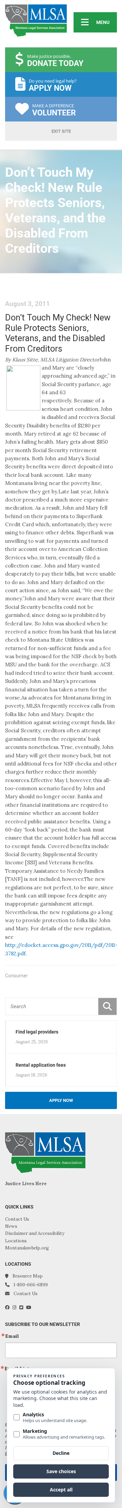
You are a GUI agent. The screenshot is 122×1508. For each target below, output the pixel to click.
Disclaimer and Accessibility (34, 1233)
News (11, 1226)
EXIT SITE (61, 131)
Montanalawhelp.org (27, 1248)
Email (12, 1336)
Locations (16, 1241)
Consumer (16, 975)
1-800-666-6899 (31, 1285)
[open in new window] (9, 1307)
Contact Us (17, 1219)
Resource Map (28, 1276)
